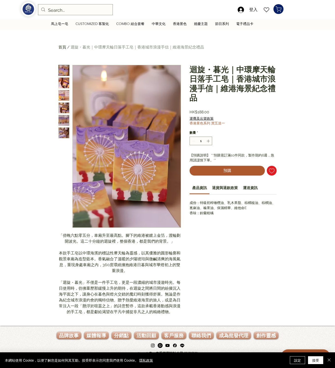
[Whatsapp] (160, 345)
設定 (297, 360)
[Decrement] (193, 141)
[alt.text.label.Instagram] (152, 345)
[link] (199, 188)
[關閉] (329, 360)
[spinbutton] (201, 141)
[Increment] (209, 141)
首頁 (62, 47)
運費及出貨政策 (202, 118)
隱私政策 (146, 360)
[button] (174, 335)
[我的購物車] (278, 9)
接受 (315, 360)
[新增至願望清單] (272, 171)
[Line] (182, 345)
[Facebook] (174, 345)
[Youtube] (167, 345)
